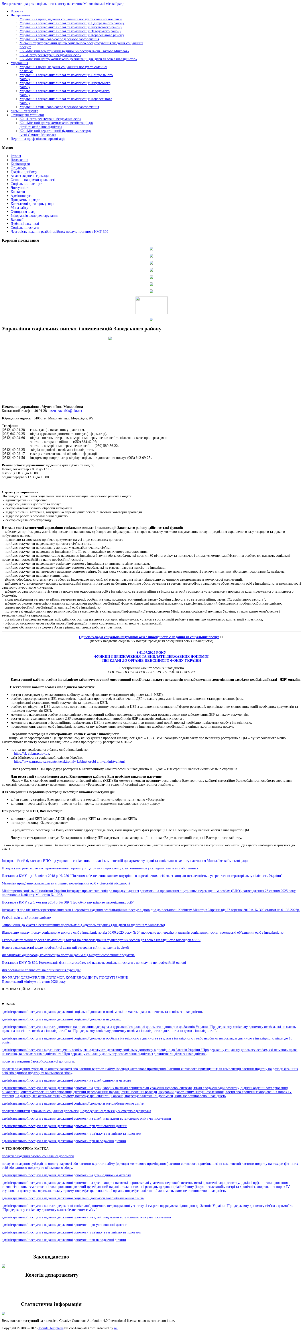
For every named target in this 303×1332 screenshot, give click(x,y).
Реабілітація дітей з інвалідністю (26, 917)
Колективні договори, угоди (32, 204)
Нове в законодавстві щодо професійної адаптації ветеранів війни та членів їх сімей (65, 947)
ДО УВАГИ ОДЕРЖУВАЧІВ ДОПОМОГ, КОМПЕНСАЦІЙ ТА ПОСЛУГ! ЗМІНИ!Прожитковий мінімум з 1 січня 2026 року (65, 979)
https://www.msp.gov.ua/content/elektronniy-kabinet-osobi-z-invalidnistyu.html (69, 761)
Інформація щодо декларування (34, 215)
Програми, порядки (25, 200)
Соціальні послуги (25, 227)
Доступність (20, 188)
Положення (19, 160)
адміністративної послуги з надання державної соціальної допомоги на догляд (61, 1019)
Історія (16, 156)
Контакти (18, 192)
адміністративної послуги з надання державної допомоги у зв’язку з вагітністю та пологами (71, 1133)
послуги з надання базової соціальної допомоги (38, 1061)
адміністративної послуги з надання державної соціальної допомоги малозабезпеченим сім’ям (73, 1103)
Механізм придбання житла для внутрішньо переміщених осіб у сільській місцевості (66, 883)
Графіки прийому (24, 172)
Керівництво (20, 164)
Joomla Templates (50, 1328)
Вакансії (17, 219)
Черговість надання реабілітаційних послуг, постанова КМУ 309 (59, 231)
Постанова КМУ (142, 876)
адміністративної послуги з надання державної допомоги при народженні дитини (64, 1141)
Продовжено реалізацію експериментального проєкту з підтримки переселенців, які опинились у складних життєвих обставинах (100, 868)
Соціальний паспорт (26, 184)
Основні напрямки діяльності (33, 180)
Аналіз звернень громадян (30, 176)
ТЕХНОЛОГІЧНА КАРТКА (27, 1148)
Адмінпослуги (22, 196)
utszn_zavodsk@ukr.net (65, 411)
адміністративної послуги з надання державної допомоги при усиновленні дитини (64, 1126)
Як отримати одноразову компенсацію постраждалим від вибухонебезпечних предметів (68, 955)
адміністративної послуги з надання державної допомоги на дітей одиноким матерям (66, 1080)
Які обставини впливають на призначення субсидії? (41, 970)
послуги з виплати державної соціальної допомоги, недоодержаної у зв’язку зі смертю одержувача (76, 1111)
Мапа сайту (19, 207)
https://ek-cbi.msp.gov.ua (31, 753)
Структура (19, 168)
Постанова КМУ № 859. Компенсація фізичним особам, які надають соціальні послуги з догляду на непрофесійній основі (94, 962)
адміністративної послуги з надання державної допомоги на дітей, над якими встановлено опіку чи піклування (86, 1118)
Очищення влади (24, 211)
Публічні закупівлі (25, 223)
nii (116, 1328)
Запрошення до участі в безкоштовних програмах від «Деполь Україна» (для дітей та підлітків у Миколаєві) (83, 925)
